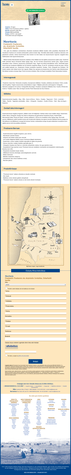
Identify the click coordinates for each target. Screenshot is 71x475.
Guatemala (13, 411)
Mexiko (14, 414)
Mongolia (39, 418)
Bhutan (39, 430)
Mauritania (26, 410)
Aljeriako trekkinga (51, 421)
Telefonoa (8, 331)
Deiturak (8, 296)
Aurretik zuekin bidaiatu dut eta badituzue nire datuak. (21, 288)
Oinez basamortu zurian (51, 423)
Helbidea (8, 301)
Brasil (14, 422)
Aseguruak (46, 386)
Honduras (14, 412)
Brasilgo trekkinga (51, 422)
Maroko (26, 408)
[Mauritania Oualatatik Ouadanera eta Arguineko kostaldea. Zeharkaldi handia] (36, 265)
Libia (26, 407)
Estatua (8, 321)
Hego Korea (39, 407)
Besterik (7, 336)
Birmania (39, 402)
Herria (7, 311)
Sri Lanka (39, 436)
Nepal (38, 433)
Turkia (38, 421)
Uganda (26, 434)
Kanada (14, 408)
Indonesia (38, 409)
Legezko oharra (29, 386)
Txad (26, 415)
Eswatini (26, 417)
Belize (13, 406)
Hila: (6, 282)
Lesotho (26, 425)
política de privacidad (23, 355)
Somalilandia (26, 431)
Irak (39, 411)
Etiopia (26, 418)
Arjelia (26, 404)
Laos (39, 415)
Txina (38, 405)
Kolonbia (14, 425)
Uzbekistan (38, 423)
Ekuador (14, 427)
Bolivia (13, 421)
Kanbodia (39, 404)
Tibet (39, 420)
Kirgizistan (38, 414)
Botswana (26, 414)
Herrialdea (8, 316)
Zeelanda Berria (51, 402)
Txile (14, 424)
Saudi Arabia (64, 410)
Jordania (64, 413)
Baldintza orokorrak (56, 386)
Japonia (39, 412)
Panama (14, 415)
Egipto (26, 405)
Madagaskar (26, 427)
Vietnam (39, 424)
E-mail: (7, 326)
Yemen (63, 415)
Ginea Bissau (26, 419)
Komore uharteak (26, 422)
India (39, 431)
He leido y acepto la (18, 355)
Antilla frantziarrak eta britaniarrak (14, 405)
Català (62, 4)
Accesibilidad (38, 386)
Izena (7, 291)
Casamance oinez (51, 419)
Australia (51, 401)
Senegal (26, 430)
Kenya (26, 424)
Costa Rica (13, 409)
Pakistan (39, 434)
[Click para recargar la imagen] (11, 347)
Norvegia (51, 406)
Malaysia (39, 417)
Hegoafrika (26, 433)
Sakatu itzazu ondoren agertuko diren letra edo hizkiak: (22, 342)
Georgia (39, 408)
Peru (14, 428)
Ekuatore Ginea (26, 421)
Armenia (39, 401)
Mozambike (26, 428)
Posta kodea (9, 306)
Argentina (14, 419)
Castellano (63, 3)
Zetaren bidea (51, 410)
